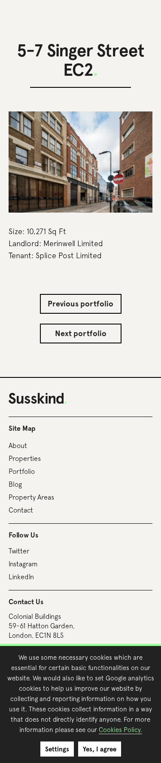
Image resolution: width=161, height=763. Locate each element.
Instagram (23, 564)
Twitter (19, 551)
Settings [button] (57, 749)
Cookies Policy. (120, 729)
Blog (15, 484)
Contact (21, 510)
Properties (25, 458)
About (18, 445)
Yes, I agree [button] (99, 749)
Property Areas (31, 497)
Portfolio (22, 471)
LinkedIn (21, 577)
